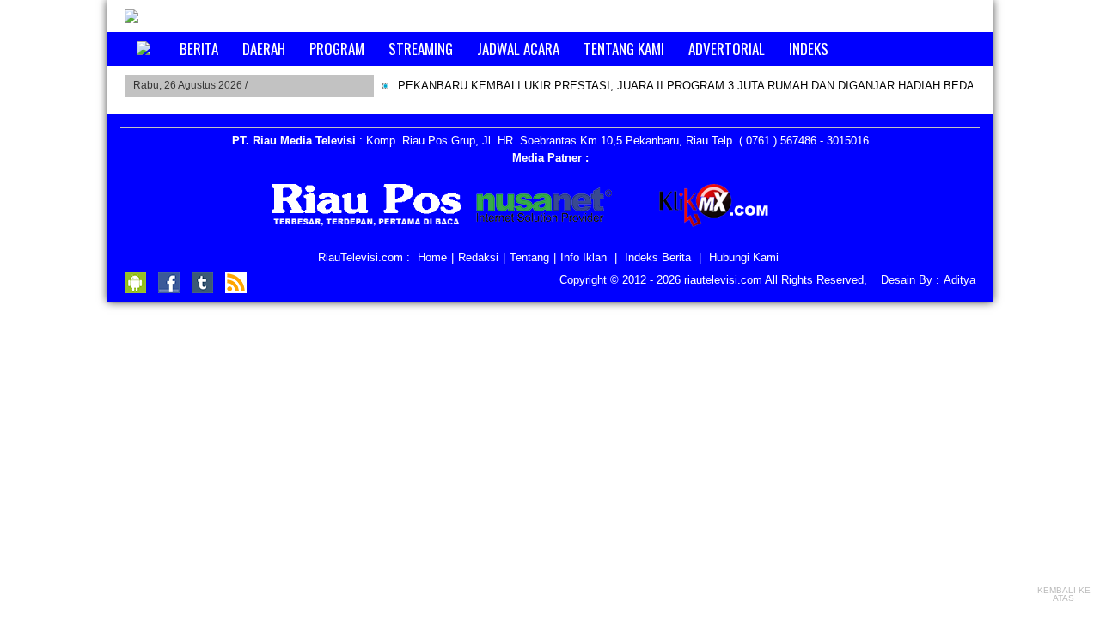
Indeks (808, 48)
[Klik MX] (728, 208)
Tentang (529, 257)
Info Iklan (583, 257)
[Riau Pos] (366, 208)
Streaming (420, 48)
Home (432, 257)
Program (336, 48)
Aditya (959, 279)
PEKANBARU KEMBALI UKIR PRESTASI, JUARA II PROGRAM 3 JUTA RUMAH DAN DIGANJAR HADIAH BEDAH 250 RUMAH (723, 85)
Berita (199, 48)
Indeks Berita (658, 257)
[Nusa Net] (544, 208)
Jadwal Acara (518, 48)
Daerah (263, 48)
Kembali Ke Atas (1064, 593)
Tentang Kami (624, 48)
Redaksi (478, 257)
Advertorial (726, 48)
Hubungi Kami (744, 257)
